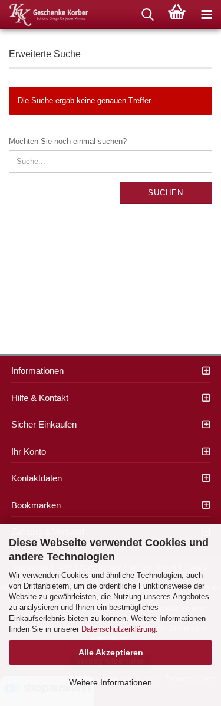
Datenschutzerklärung (118, 629)
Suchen (165, 192)
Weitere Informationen (110, 682)
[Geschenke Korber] (44, 14)
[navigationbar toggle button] (206, 14)
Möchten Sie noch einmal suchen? (68, 141)
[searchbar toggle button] (147, 14)
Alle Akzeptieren (110, 652)
